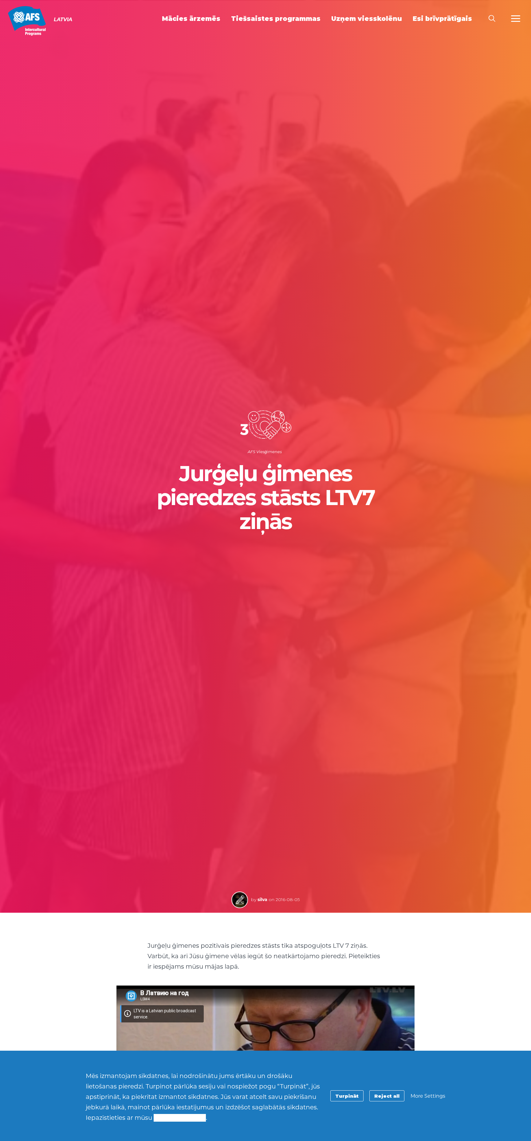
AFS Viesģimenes (265, 451)
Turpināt (347, 1096)
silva (262, 899)
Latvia (27, 21)
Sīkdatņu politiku (180, 1117)
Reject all (386, 1096)
